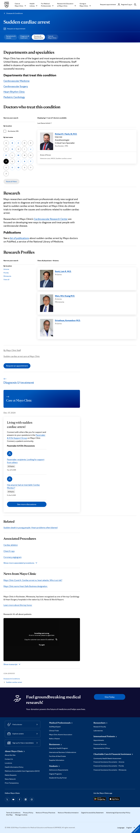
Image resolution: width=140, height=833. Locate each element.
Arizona (6, 269)
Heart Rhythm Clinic (14, 91)
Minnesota (7, 276)
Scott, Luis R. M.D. (63, 271)
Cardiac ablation (11, 545)
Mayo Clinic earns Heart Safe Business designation (26, 586)
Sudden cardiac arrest (27, 22)
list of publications (19, 238)
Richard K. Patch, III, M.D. (66, 134)
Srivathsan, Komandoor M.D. (67, 320)
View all (6, 279)
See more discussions (26, 504)
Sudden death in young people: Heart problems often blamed (31, 527)
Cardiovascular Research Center (51, 219)
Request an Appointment (16, 29)
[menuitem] (11, 37)
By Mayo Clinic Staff (12, 350)
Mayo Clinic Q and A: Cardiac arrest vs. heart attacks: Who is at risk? (33, 580)
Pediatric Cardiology (14, 97)
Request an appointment (17, 365)
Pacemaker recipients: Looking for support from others (25, 461)
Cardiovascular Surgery (16, 86)
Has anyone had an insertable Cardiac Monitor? (23, 486)
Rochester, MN (13, 131)
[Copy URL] (56, 639)
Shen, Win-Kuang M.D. (65, 296)
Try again (42, 645)
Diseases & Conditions (14, 13)
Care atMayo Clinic (52, 37)
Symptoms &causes (11, 37)
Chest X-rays (9, 551)
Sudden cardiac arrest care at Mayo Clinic (22, 356)
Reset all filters (11, 181)
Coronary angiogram (13, 557)
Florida (6, 273)
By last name (8, 137)
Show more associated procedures (19, 563)
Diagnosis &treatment (24, 37)
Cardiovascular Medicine (17, 80)
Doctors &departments (38, 37)
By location (8, 126)
